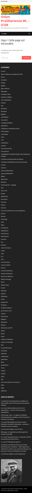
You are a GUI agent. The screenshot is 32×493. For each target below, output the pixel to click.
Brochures (4, 108)
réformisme (4, 316)
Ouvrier (3, 288)
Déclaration (4, 179)
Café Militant (4, 117)
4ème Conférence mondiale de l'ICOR (12, 74)
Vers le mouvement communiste (10, 382)
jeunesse (3, 245)
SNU (2, 345)
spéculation (4, 359)
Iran (2, 242)
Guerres (3, 213)
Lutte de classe (5, 262)
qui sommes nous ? (6, 311)
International (4, 233)
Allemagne (4, 91)
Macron (3, 268)
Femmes (3, 208)
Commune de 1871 (6, 148)
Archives (3, 103)
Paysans (3, 293)
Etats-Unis (4, 191)
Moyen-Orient (5, 285)
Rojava (3, 331)
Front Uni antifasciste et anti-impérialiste (13, 211)
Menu (5, 33)
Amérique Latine (5, 94)
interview (3, 239)
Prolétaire (4, 305)
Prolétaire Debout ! (6, 308)
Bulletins (3, 114)
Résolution (4, 322)
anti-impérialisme (6, 100)
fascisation (4, 199)
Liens (2, 253)
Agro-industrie (5, 88)
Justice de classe (6, 248)
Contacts (3, 168)
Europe (3, 193)
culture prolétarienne (7, 171)
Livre (2, 259)
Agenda (3, 86)
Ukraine (3, 373)
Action (3, 77)
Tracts (3, 368)
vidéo (2, 385)
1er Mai (3, 71)
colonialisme (4, 143)
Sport (2, 362)
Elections (3, 182)
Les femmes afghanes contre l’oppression (13, 454)
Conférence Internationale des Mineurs (12, 159)
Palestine (3, 291)
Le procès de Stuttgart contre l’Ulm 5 (12, 429)
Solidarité (4, 353)
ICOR (2, 222)
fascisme (3, 202)
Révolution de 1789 (6, 328)
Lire (2, 256)
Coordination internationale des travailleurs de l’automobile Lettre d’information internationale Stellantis (15, 403)
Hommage (4, 219)
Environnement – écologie (8, 185)
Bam (17, 490)
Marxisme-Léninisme (7, 276)
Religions (3, 319)
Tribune (3, 371)
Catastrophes (5, 131)
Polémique (4, 296)
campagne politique (6, 123)
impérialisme (4, 231)
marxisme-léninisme (7, 271)
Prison (3, 299)
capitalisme (4, 126)
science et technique (7, 339)
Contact (3, 165)
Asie (2, 106)
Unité (2, 376)
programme (4, 302)
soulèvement (4, 356)
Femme (3, 205)
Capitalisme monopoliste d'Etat (10, 128)
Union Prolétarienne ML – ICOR (15, 21)
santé (2, 336)
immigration (4, 228)
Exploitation (4, 196)
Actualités (4, 80)
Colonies (3, 146)
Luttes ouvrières (5, 265)
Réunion (3, 325)
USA (2, 379)
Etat (2, 188)
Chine (2, 137)
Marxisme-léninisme (7, 273)
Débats (3, 176)
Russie (3, 333)
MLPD (2, 282)
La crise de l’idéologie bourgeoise (10, 442)
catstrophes (4, 134)
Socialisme (4, 351)
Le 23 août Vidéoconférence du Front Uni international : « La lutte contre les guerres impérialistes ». (13, 410)
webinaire (4, 391)
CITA (2, 140)
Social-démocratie (6, 348)
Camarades (4, 120)
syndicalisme (4, 365)
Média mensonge (6, 279)
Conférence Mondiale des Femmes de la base (14, 162)
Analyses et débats (6, 97)
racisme (3, 313)
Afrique (3, 83)
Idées (2, 225)
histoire (3, 216)
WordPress (11, 490)
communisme (5, 151)
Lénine (3, 251)
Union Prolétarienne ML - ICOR (18, 488)
